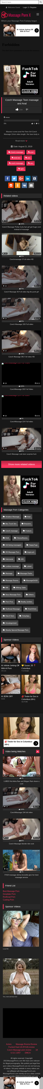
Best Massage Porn (11, 891)
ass (28, 158)
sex (31, 163)
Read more (20, 141)
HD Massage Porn (12, 552)
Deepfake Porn (9, 894)
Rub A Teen (9, 616)
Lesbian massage (12, 566)
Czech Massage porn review (19, 1050)
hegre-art (30, 552)
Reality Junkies (26, 602)
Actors (8, 1044)
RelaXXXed (32, 609)
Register (33, 7)
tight (22, 169)
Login (25, 7)
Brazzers (27, 524)
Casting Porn (8, 900)
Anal (28, 517)
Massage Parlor (26, 573)
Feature (28, 531)
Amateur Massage (12, 517)
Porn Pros (9, 602)
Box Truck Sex (10, 524)
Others (31, 594)
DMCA (28, 1053)
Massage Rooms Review (26, 1044)
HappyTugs (33, 545)
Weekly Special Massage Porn (16, 630)
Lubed (29, 566)
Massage (8, 573)
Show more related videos (21, 464)
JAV (22, 559)
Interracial (9, 559)
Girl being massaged (13, 545)
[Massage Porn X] (17, 15)
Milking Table (21, 587)
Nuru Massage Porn (13, 594)
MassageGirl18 (32, 580)
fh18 (7, 538)
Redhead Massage (12, 609)
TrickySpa (25, 616)
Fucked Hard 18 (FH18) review (21, 1047)
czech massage (17, 163)
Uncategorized (10, 623)
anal (31, 152)
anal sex (17, 158)
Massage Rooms (11, 580)
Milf (6, 587)
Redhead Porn (9, 897)
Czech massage (17, 152)
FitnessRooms (22, 538)
